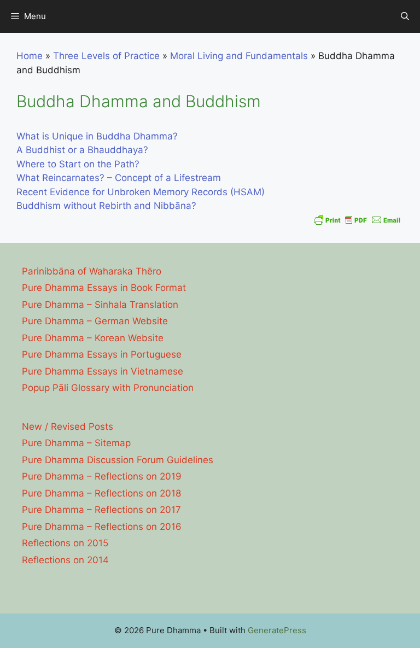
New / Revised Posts (67, 426)
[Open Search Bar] (405, 16)
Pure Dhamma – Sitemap (76, 442)
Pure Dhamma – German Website (95, 321)
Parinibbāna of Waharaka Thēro (91, 271)
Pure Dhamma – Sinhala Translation (100, 304)
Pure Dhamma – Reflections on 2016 (102, 526)
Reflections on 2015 (65, 543)
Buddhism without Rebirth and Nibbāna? (106, 205)
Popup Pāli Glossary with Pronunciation (108, 387)
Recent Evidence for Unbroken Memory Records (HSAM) (140, 191)
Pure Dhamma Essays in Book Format (104, 287)
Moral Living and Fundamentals (239, 55)
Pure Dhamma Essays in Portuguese (102, 354)
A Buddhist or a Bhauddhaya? (82, 149)
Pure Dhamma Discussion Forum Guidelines (117, 459)
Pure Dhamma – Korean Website (93, 337)
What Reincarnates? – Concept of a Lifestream (118, 177)
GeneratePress (277, 630)
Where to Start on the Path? (77, 164)
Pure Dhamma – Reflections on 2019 (102, 476)
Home (29, 55)
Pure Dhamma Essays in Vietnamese (102, 371)
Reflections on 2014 (65, 559)
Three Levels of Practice (106, 55)
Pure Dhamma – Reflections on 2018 (101, 493)
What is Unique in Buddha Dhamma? (97, 136)
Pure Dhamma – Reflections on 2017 (101, 509)
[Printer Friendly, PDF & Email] (357, 219)
